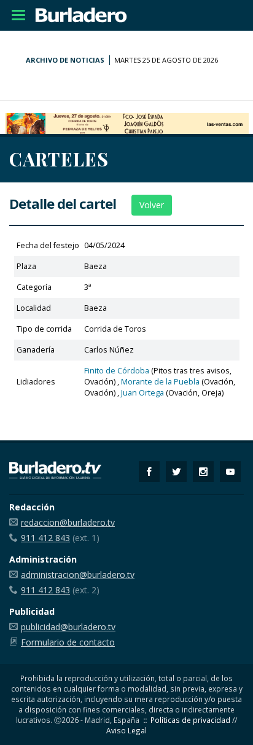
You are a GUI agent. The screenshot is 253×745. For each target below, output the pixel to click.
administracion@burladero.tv (77, 574)
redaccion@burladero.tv (68, 522)
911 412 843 (45, 538)
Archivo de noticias (65, 59)
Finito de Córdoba (116, 370)
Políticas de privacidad (190, 720)
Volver (151, 205)
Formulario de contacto (68, 642)
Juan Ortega (142, 393)
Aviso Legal (126, 730)
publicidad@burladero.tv (68, 627)
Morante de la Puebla (160, 381)
